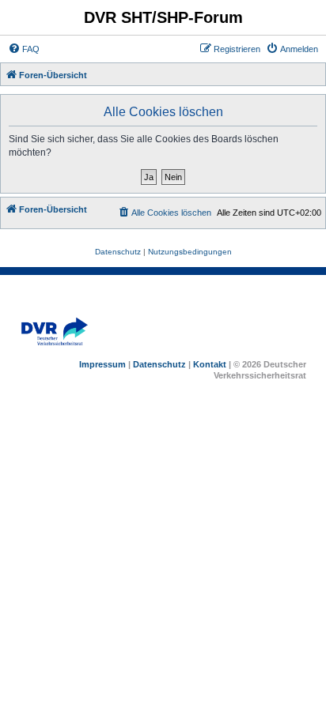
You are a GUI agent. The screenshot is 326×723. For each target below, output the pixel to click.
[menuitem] (24, 49)
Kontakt (209, 364)
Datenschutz (159, 364)
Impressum (102, 364)
